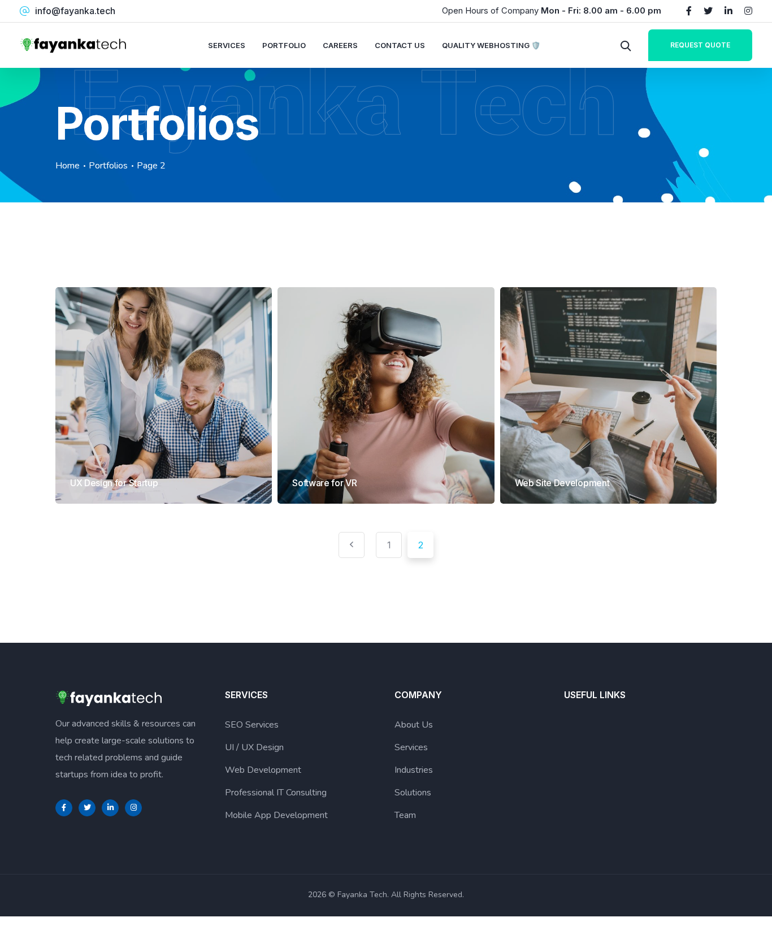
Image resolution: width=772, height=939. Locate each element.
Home (67, 165)
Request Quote (700, 45)
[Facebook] (689, 10)
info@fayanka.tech (75, 10)
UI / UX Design (254, 747)
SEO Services (252, 725)
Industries (413, 770)
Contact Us (400, 45)
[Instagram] (748, 10)
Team (405, 815)
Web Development (263, 770)
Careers (340, 45)
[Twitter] (708, 10)
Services (226, 45)
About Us (413, 725)
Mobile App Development (276, 815)
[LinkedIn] (728, 10)
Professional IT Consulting (276, 792)
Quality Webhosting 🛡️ (491, 45)
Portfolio (284, 45)
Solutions (412, 792)
